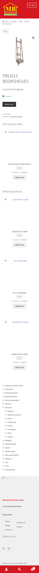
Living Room (11, 429)
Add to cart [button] (19, 177)
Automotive (9, 389)
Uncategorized (10, 470)
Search (19, 569)
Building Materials (11, 396)
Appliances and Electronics (14, 385)
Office (21, 21)
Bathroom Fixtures (11, 393)
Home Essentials (10, 444)
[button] (33, 37)
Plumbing (8, 459)
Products (8, 530)
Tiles (6, 462)
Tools (7, 466)
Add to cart (9, 104)
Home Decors (11, 422)
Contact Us (21, 522)
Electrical (8, 404)
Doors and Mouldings (12, 400)
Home (7, 21)
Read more (19, 306)
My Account (6, 569)
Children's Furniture (14, 415)
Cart (30, 567)
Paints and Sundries (11, 455)
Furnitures (13, 21)
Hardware (8, 440)
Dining (9, 418)
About (7, 526)
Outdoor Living (10, 451)
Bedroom (10, 411)
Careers (19, 527)
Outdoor (10, 437)
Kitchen (10, 426)
